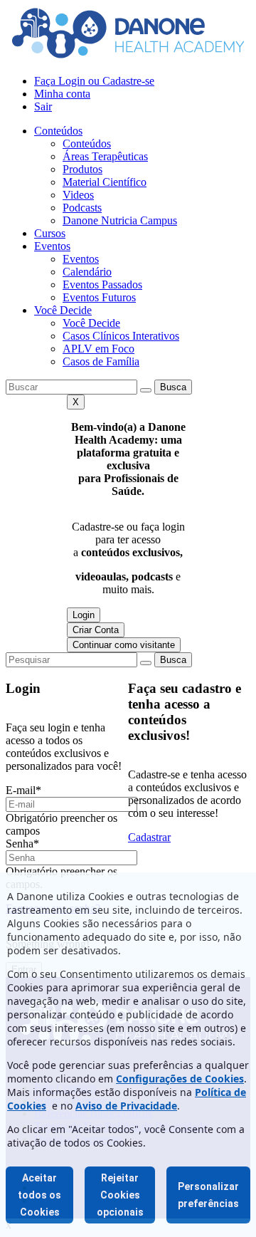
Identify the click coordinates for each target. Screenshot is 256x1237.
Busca (173, 387)
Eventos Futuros (99, 297)
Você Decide (63, 310)
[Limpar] (145, 390)
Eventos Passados (102, 284)
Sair (43, 106)
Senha (22, 843)
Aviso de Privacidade (126, 1105)
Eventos (52, 246)
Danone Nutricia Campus (120, 220)
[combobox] (71, 387)
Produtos (82, 169)
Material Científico (104, 182)
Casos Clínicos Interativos (121, 336)
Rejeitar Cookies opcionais (120, 1195)
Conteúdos (58, 131)
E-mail (23, 790)
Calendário (87, 272)
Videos (78, 195)
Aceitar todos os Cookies (39, 1195)
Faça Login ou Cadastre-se (94, 81)
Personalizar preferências (208, 1195)
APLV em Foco (98, 349)
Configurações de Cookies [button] (180, 1078)
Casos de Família (101, 361)
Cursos (49, 233)
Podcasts (82, 208)
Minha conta (62, 94)
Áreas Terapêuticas (105, 156)
